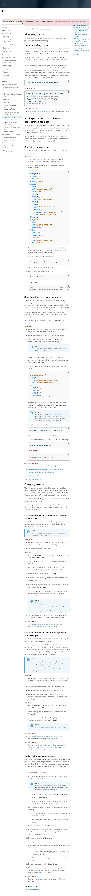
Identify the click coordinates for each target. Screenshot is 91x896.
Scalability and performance (12, 134)
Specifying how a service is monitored (82, 35)
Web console (7, 51)
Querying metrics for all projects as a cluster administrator (82, 41)
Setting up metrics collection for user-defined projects (81, 28)
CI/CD (5, 78)
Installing (6, 37)
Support (6, 48)
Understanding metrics (80, 25)
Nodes (5, 91)
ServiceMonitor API (34, 480)
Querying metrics (78, 38)
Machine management (10, 88)
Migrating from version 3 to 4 (11, 142)
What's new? (7, 30)
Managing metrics (9, 117)
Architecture (7, 34)
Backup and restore (9, 138)
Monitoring (32, 29)
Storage (5, 69)
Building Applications (10, 85)
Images (5, 81)
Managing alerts (9, 120)
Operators (6, 75)
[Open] (2, 11)
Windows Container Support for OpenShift (12, 95)
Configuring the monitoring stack (9, 109)
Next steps (76, 54)
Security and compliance (11, 57)
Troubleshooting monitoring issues (9, 131)
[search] (22, 23)
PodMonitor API (33, 476)
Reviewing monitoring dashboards (11, 123)
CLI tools (6, 54)
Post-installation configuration (8, 41)
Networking (7, 66)
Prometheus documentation (42, 111)
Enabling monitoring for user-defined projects (11, 113)
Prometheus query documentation (44, 624)
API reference (7, 151)
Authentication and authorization (9, 62)
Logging (6, 99)
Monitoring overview (10, 105)
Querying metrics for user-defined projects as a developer (82, 46)
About (5, 27)
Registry (6, 72)
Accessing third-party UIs (12, 127)
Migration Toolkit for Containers (9, 147)
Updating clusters (9, 45)
